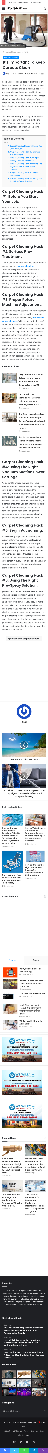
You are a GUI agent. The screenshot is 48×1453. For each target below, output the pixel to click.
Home (7, 52)
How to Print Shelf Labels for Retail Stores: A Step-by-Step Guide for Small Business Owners (35, 1164)
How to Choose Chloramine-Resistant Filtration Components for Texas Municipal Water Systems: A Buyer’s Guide (11, 836)
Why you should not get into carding (30, 970)
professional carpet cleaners (24, 638)
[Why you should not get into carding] (10, 972)
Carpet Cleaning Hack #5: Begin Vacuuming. (24, 173)
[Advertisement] (24, 673)
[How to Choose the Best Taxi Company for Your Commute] (10, 984)
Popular (12, 960)
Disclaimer (40, 1431)
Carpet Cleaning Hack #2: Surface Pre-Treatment (25, 153)
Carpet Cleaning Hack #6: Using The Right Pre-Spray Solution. (26, 179)
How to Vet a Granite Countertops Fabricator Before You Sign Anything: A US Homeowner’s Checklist (35, 834)
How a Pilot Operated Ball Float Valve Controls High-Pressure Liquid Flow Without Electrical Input (12, 1165)
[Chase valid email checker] (10, 997)
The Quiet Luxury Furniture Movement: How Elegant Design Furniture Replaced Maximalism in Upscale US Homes (32, 421)
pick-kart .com (24, 1435)
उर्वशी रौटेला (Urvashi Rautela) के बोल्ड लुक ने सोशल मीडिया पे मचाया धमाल (30, 1009)
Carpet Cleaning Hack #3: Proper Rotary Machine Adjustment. (24, 159)
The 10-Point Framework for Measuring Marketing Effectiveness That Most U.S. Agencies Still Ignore (34, 1203)
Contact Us (17, 1431)
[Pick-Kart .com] (17, 8)
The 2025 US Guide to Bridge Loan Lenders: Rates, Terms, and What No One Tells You (12, 1200)
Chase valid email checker (32, 993)
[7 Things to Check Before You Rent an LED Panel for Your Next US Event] (24, 1392)
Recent (36, 960)
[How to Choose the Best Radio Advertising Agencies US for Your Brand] (39, 1383)
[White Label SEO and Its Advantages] (10, 1025)
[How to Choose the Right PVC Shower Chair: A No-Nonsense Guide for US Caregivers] (35, 856)
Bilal (7, 74)
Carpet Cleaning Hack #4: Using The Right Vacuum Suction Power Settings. (26, 167)
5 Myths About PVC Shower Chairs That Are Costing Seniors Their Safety (11, 879)
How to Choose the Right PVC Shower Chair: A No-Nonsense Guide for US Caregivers (34, 870)
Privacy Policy (29, 1431)
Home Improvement (19, 52)
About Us (7, 1431)
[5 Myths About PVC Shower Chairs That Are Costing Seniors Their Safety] (12, 862)
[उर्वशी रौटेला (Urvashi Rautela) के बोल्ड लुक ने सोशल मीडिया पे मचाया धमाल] (10, 1009)
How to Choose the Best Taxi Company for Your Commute (31, 983)
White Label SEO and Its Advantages (30, 1022)
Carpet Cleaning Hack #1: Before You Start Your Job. (26, 147)
